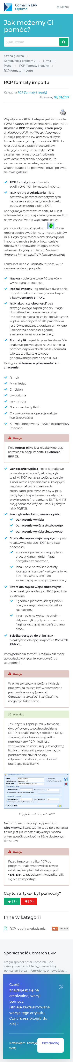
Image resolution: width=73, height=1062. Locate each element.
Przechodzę (50, 1043)
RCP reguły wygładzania (28, 928)
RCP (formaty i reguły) (32, 92)
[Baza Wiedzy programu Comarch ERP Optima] (20, 7)
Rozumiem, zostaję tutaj (23, 1045)
